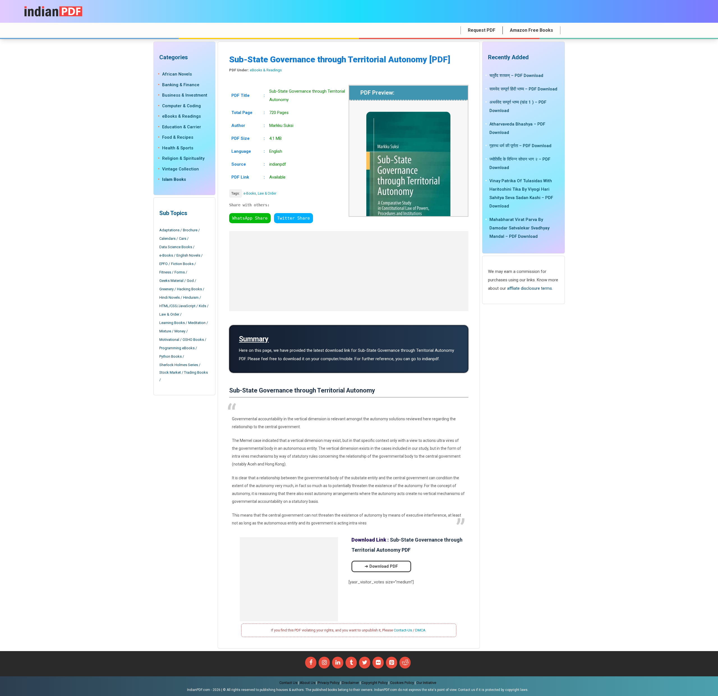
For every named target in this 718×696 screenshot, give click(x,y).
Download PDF (383, 566)
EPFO (163, 264)
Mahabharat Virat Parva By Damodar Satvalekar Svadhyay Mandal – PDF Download (519, 228)
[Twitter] (364, 662)
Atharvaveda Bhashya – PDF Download (517, 128)
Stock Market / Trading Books (183, 372)
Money (179, 331)
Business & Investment (184, 95)
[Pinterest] (391, 662)
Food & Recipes (177, 137)
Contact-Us (403, 630)
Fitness (165, 272)
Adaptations (169, 230)
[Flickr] (378, 662)
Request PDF (481, 30)
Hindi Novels (169, 297)
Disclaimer (350, 683)
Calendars (167, 238)
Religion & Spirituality (183, 158)
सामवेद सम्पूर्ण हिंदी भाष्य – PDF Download (523, 88)
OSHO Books (193, 339)
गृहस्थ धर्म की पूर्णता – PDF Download (520, 145)
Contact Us (288, 683)
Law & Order (267, 193)
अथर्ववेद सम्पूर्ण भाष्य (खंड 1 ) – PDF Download (517, 106)
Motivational (169, 339)
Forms (179, 272)
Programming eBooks (177, 348)
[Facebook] (310, 662)
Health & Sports (177, 147)
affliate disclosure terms (529, 288)
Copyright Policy (375, 683)
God (190, 281)
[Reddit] (405, 662)
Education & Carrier (181, 126)
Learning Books (172, 323)
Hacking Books (189, 289)
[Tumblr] (351, 662)
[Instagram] (324, 662)
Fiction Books (182, 264)
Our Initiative (426, 683)
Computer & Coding (181, 105)
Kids (202, 306)
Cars (182, 238)
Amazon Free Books (531, 30)
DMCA (420, 630)
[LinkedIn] (337, 662)
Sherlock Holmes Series (178, 365)
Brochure (190, 230)
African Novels (177, 74)
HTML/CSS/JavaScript (177, 306)
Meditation (197, 323)
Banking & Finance (180, 84)
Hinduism (191, 297)
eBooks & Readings (266, 70)
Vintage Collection (180, 168)
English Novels (188, 255)
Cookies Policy (402, 683)
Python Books (170, 356)
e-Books (249, 193)
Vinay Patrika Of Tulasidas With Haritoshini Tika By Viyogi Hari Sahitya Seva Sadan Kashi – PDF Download (521, 193)
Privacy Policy (328, 683)
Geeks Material (171, 281)
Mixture (165, 331)
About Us (307, 683)
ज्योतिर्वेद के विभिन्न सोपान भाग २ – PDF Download (519, 163)
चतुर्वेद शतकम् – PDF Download (516, 75)
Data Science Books (175, 247)
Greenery (166, 289)
